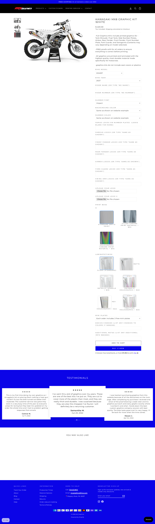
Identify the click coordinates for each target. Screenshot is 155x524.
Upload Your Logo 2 (106, 196)
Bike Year (100, 77)
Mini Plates (101, 315)
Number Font (102, 100)
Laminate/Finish (103, 254)
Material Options (46, 493)
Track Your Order (20, 490)
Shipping (109, 29)
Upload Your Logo (105, 188)
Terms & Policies (46, 505)
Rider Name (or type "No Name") (112, 85)
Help (15, 502)
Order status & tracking (48, 502)
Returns (42, 499)
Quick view (29, 461)
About (16, 493)
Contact (88, 8)
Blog (15, 496)
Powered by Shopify (77, 517)
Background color (105, 107)
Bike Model (101, 69)
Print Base (101, 205)
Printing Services (73, 8)
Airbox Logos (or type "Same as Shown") (117, 161)
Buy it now (118, 348)
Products (40, 8)
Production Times (46, 490)
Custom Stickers (56, 8)
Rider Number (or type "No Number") (115, 92)
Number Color (103, 115)
